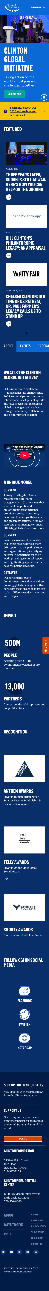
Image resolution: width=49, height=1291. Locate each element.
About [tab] (8, 346)
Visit (7, 1234)
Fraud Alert (36, 1238)
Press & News (36, 1220)
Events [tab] (25, 346)
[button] (36, 7)
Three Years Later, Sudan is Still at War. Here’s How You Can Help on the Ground (26, 182)
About (8, 1215)
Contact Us (36, 1244)
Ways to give (13, 1225)
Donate (23, 1139)
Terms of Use (36, 1232)
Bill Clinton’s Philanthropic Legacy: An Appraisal (25, 243)
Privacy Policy (36, 1226)
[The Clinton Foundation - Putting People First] (12, 7)
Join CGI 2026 (14, 94)
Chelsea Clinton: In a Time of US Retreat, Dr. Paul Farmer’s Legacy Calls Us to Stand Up (25, 306)
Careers (35, 1215)
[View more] (24, 811)
